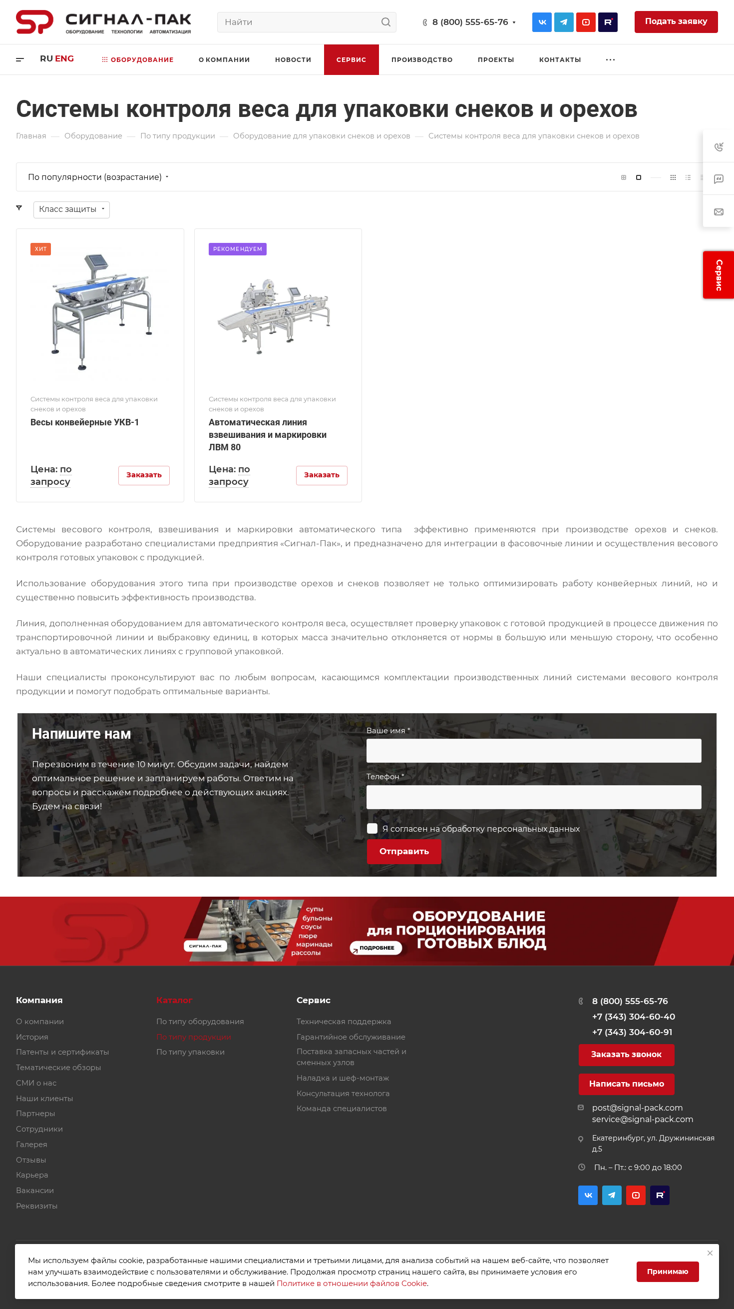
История (32, 1037)
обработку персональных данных (511, 829)
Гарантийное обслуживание (351, 1037)
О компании (40, 1021)
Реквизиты (37, 1206)
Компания (39, 1000)
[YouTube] (586, 22)
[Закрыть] (710, 1253)
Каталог (174, 1000)
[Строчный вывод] (688, 177)
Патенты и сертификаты (62, 1052)
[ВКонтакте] (542, 22)
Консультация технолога (343, 1093)
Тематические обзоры (58, 1067)
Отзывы (31, 1160)
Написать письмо (626, 1084)
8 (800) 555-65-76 (470, 22)
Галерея (31, 1144)
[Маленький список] (623, 177)
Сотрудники (39, 1129)
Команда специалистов (342, 1108)
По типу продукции (193, 1037)
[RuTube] (608, 22)
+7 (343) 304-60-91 (632, 1032)
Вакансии (35, 1190)
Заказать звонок (626, 1054)
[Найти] (388, 22)
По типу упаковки (190, 1052)
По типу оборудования (200, 1021)
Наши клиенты (44, 1098)
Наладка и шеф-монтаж (343, 1078)
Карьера (32, 1175)
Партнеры (35, 1113)
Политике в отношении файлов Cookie (352, 1283)
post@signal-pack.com (637, 1108)
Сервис (314, 1000)
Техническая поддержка (344, 1021)
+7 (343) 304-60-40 (633, 1017)
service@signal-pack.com (643, 1119)
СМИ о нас (36, 1083)
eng (64, 58)
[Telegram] (564, 22)
